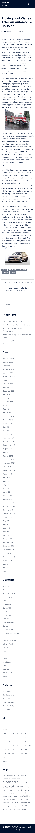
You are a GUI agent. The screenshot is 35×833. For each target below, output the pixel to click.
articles (22, 775)
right (8, 806)
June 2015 (6, 568)
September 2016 (9, 514)
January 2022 (8, 387)
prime (26, 799)
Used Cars (7, 662)
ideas (10, 796)
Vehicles (6, 669)
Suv (4, 655)
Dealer (5, 612)
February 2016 (8, 539)
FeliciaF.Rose (8, 31)
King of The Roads (10, 640)
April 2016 (6, 532)
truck (24, 805)
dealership (25, 790)
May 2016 (6, 528)
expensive (18, 793)
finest (24, 793)
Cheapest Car (8, 604)
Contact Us (7, 710)
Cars (4, 601)
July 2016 (6, 521)
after (4, 269)
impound (15, 796)
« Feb (5, 761)
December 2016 (9, 503)
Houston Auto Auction (11, 633)
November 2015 (9, 550)
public (11, 802)
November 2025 (9, 369)
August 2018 (7, 449)
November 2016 (9, 506)
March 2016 (7, 535)
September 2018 (9, 445)
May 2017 (6, 485)
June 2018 (6, 452)
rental (27, 802)
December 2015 (9, 546)
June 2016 (6, 524)
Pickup (5, 651)
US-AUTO (6, 2)
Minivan (6, 648)
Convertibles (7, 608)
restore (5, 806)
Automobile (5, 33)
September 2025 (9, 376)
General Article (8, 630)
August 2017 (7, 474)
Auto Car (6, 586)
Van (4, 666)
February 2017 (8, 496)
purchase (17, 802)
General (6, 626)
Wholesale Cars (8, 676)
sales (11, 806)
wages (13, 272)
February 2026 (8, 358)
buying (20, 786)
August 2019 (7, 423)
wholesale (21, 809)
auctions (17, 778)
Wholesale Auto (8, 673)
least (30, 796)
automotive (10, 786)
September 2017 (9, 470)
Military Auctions (9, 644)
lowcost (5, 799)
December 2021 (9, 391)
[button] (29, 4)
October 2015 (8, 553)
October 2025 (8, 373)
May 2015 (6, 571)
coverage (6, 790)
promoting (6, 802)
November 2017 (9, 463)
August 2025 (7, 380)
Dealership (7, 615)
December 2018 (9, 438)
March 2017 (7, 492)
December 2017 (8, 459)
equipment (11, 793)
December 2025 (9, 366)
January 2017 (8, 499)
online (16, 799)
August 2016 (7, 517)
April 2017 (6, 488)
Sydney (17, 830)
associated (6, 778)
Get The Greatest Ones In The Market (18, 282)
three (20, 806)
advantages (10, 775)
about (4, 775)
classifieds (26, 787)
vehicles (12, 809)
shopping (16, 806)
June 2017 (6, 481)
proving (5, 272)
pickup (21, 799)
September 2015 (9, 557)
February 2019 (8, 434)
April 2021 (6, 398)
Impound (6, 637)
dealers (18, 790)
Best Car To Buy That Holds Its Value (16, 325)
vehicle (5, 809)
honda (27, 793)
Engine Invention (9, 622)
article (16, 775)
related (22, 802)
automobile (13, 269)
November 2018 (9, 441)
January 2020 (8, 420)
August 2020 (7, 405)
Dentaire (6, 619)
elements (5, 793)
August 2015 (7, 560)
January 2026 (8, 362)
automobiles (23, 782)
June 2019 (6, 427)
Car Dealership (8, 597)
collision (22, 269)
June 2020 (7, 413)
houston (5, 796)
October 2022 (8, 384)
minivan (10, 799)
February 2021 (8, 402)
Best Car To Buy (9, 593)
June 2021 (6, 395)
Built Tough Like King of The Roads (16, 321)
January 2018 (8, 456)
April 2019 (6, 431)
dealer (13, 790)
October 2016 (8, 510)
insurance (23, 796)
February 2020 (8, 416)
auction (11, 778)
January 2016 (8, 542)
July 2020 (6, 409)
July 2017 (6, 478)
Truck (5, 658)
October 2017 (8, 467)
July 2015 (6, 564)
